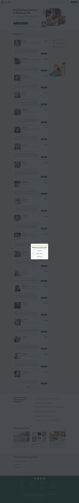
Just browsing (39, 256)
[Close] (47, 245)
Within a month (39, 253)
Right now (39, 250)
